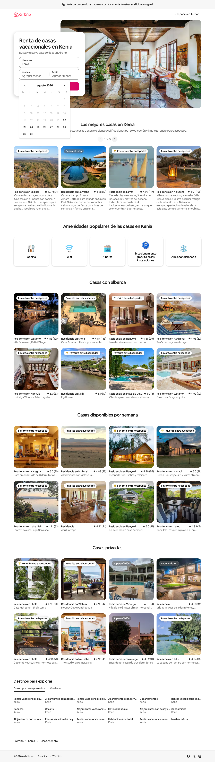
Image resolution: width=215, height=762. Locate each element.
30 (24, 133)
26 (44, 127)
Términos (57, 756)
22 (64, 120)
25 (38, 127)
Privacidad (43, 756)
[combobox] (49, 64)
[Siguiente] (114, 139)
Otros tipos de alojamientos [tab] (29, 688)
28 (58, 127)
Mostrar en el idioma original (137, 4)
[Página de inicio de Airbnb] (22, 14)
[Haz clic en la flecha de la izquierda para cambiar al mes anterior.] (25, 86)
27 (51, 127)
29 (64, 127)
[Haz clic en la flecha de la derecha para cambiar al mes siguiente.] (64, 86)
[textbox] (34, 76)
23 (24, 127)
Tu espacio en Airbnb (186, 14)
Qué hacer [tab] (56, 688)
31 (31, 133)
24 (31, 127)
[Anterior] (100, 139)
